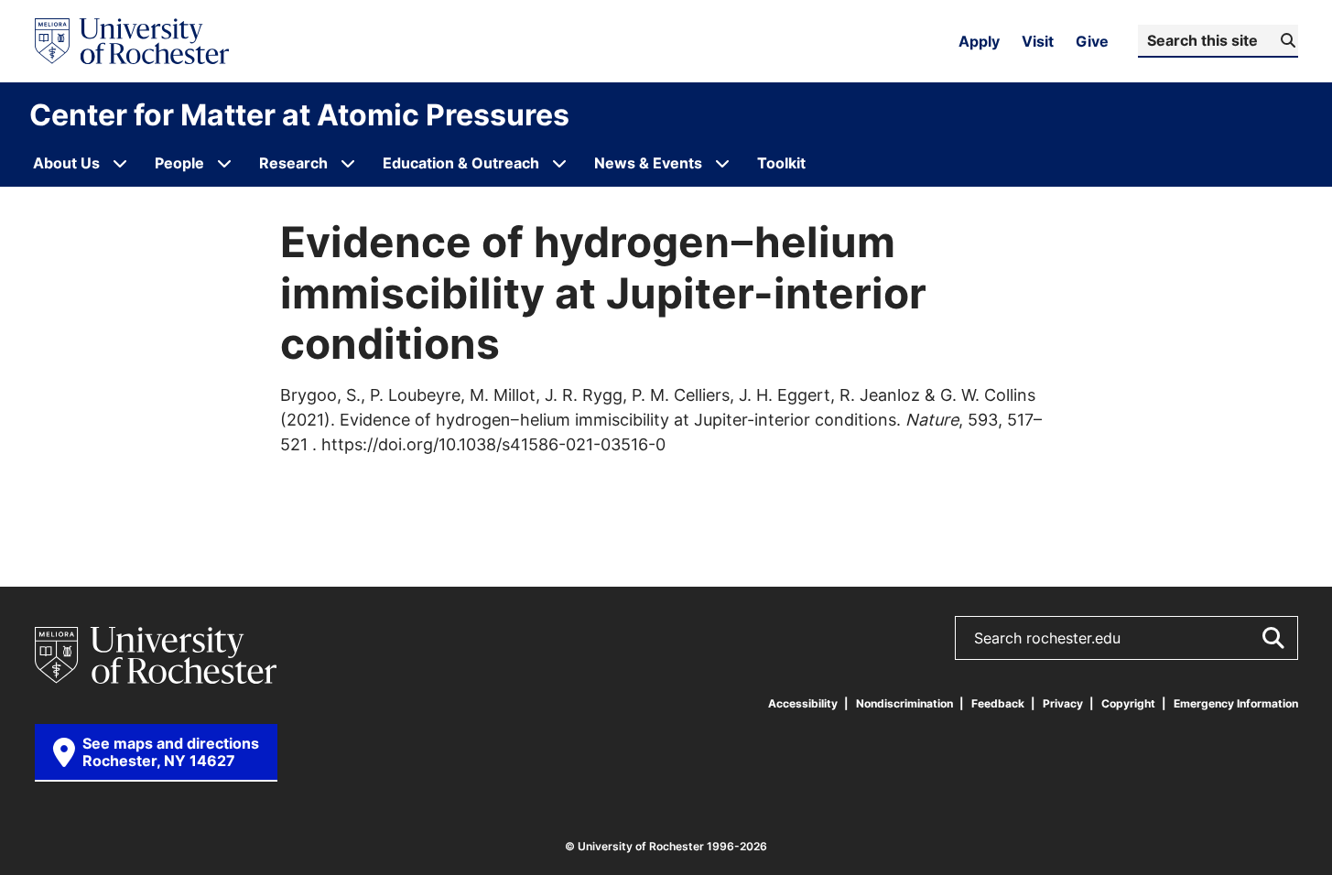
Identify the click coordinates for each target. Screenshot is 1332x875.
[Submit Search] (1272, 638)
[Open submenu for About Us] (119, 163)
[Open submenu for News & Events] (722, 163)
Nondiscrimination (904, 703)
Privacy (1063, 703)
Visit (1038, 41)
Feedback (997, 703)
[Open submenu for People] (224, 163)
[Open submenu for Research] (347, 163)
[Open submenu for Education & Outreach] (559, 163)
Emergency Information (1236, 703)
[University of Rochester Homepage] (132, 41)
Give (1092, 41)
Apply (979, 41)
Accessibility (803, 703)
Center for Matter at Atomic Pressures (299, 114)
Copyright (1128, 703)
